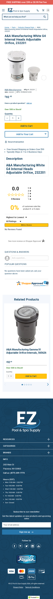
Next (48, 384)
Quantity (9, 114)
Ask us (29, 103)
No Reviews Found (13, 229)
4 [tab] (28, 384)
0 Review (18, 199)
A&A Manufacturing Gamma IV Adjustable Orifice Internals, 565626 (26, 351)
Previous (5, 384)
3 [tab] (26, 384)
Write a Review (26, 225)
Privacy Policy (18, 587)
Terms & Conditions (32, 587)
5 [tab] (31, 384)
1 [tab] (22, 384)
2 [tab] (24, 384)
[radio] (38, 188)
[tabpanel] (26, 342)
